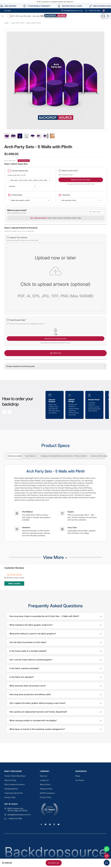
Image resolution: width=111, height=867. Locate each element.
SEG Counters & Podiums (14, 784)
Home (6, 23)
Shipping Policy (46, 789)
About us (43, 776)
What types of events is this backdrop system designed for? (55, 729)
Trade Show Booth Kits (13, 793)
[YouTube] (58, 824)
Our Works (79, 780)
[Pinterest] (50, 824)
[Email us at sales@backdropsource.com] (106, 856)
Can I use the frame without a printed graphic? (55, 659)
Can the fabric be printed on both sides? (55, 642)
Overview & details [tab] (14, 456)
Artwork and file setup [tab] (98, 456)
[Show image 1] (6, 135)
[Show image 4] (26, 135)
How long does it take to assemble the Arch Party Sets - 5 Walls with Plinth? (55, 616)
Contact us (44, 780)
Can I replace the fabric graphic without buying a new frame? (55, 703)
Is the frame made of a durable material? (55, 651)
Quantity (12, 186)
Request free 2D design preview (55, 338)
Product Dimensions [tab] (64, 456)
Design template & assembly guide (55, 366)
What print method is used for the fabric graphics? (55, 633)
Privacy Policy (45, 797)
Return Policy (45, 784)
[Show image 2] (13, 135)
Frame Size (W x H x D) (16, 175)
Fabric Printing (10, 780)
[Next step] (10, 412)
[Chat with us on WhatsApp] (106, 849)
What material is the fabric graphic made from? (55, 624)
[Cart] (108, 16)
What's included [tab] (80, 456)
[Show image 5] (32, 135)
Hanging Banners (11, 789)
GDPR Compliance (47, 793)
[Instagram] (54, 824)
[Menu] (2, 16)
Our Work (7, 10)
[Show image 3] (19, 135)
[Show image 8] (52, 135)
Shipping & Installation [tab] (48, 456)
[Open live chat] (106, 862)
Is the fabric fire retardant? (55, 677)
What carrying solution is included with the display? (55, 720)
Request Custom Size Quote (80, 180)
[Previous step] (4, 412)
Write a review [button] (14, 583)
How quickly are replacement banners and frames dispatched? (55, 711)
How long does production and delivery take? (55, 694)
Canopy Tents (10, 797)
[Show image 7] (45, 135)
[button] (55, 274)
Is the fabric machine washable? (55, 668)
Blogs (77, 776)
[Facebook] (45, 824)
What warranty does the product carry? (55, 685)
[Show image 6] (39, 135)
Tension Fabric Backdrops (14, 776)
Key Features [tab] (30, 456)
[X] (41, 824)
